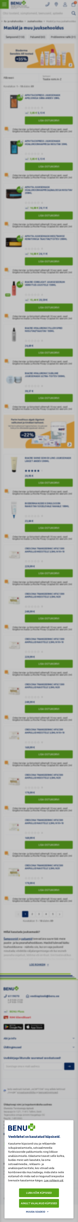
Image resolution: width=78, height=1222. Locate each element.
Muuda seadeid (35, 1211)
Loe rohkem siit (53, 1180)
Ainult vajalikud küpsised (39, 1203)
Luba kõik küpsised (39, 1192)
